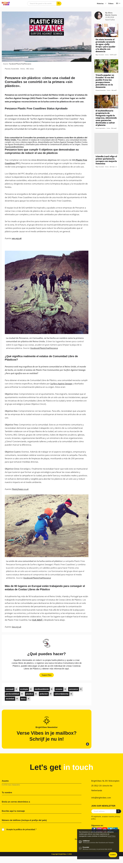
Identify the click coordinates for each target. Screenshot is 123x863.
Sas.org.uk (16, 626)
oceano (58, 689)
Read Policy (111, 836)
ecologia (24, 689)
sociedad (10, 699)
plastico (29, 694)
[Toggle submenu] (105, 3)
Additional (86, 841)
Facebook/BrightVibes (14, 147)
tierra (23, 699)
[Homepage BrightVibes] (6, 5)
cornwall (9, 689)
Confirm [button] (113, 855)
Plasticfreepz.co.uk (20, 489)
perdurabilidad (12, 694)
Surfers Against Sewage (61, 383)
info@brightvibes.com (101, 798)
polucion (44, 694)
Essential (86, 847)
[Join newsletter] (118, 811)
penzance (73, 689)
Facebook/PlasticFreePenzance (20, 64)
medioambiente (42, 689)
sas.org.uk (17, 238)
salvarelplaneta (61, 694)
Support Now (46, 675)
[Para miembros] (16, 689)
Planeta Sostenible (12, 69)
